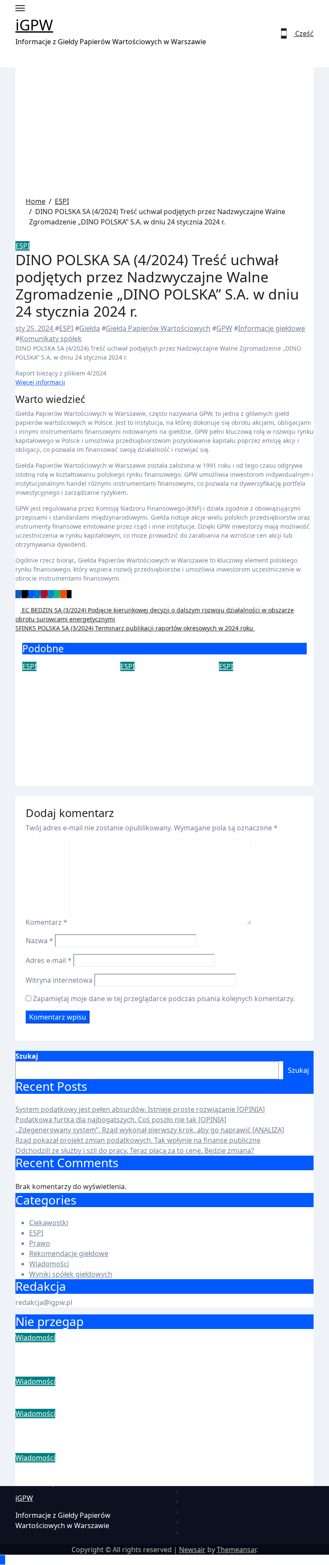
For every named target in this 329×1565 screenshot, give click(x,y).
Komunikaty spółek (51, 338)
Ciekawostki (48, 1222)
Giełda (89, 328)
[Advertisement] (164, 132)
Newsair (192, 1549)
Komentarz (46, 922)
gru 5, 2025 (40, 712)
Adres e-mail (49, 960)
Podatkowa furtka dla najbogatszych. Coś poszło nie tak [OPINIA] (120, 1119)
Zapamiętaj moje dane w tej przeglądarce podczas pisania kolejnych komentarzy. (164, 998)
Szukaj (26, 1056)
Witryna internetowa (59, 980)
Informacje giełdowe (271, 328)
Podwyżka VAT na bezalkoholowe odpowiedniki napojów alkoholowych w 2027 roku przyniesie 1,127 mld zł (160, 718)
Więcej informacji (40, 382)
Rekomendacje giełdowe (68, 1253)
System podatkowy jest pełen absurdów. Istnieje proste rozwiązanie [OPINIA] (140, 1109)
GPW (224, 328)
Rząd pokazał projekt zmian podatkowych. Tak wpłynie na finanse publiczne (137, 1140)
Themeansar (236, 1549)
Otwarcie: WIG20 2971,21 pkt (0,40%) (60, 689)
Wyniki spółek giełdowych (70, 1274)
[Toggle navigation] (20, 8)
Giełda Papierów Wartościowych (158, 328)
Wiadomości (49, 1263)
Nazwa (39, 940)
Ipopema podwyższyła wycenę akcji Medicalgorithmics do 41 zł (261, 701)
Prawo (39, 1243)
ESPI (22, 246)
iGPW (34, 25)
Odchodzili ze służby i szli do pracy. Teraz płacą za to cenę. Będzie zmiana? (134, 1150)
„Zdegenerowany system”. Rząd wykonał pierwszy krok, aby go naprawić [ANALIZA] (149, 1130)
